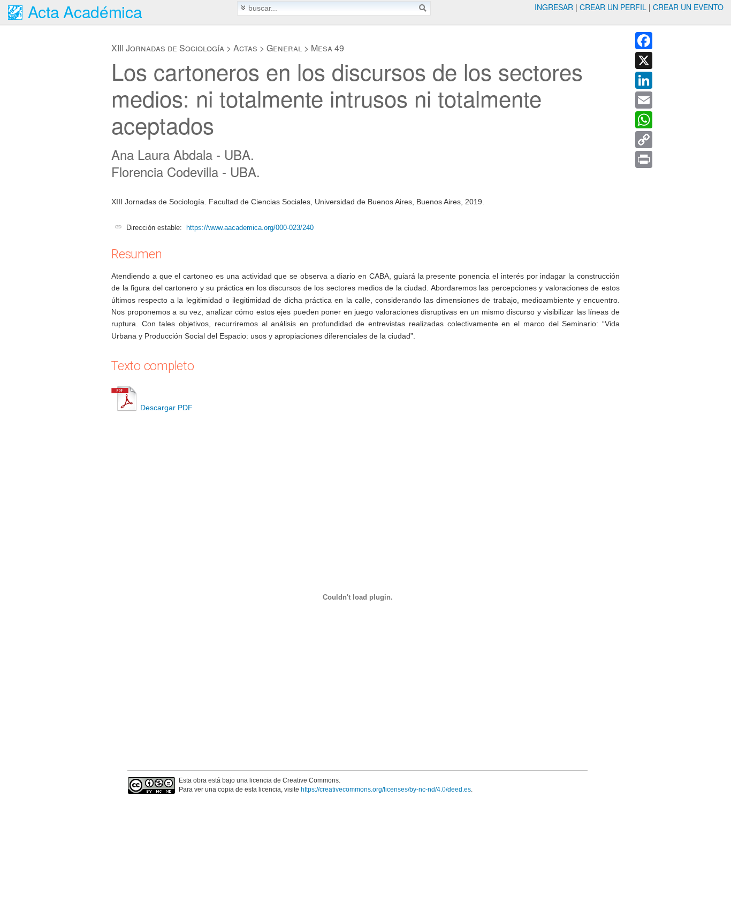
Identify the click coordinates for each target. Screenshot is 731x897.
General (284, 48)
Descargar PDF (166, 407)
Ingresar (554, 7)
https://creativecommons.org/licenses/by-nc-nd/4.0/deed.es (386, 789)
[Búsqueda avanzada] (243, 7)
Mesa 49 (327, 48)
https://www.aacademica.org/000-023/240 (250, 228)
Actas (245, 48)
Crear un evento (688, 7)
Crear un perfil (613, 7)
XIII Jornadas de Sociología (167, 48)
